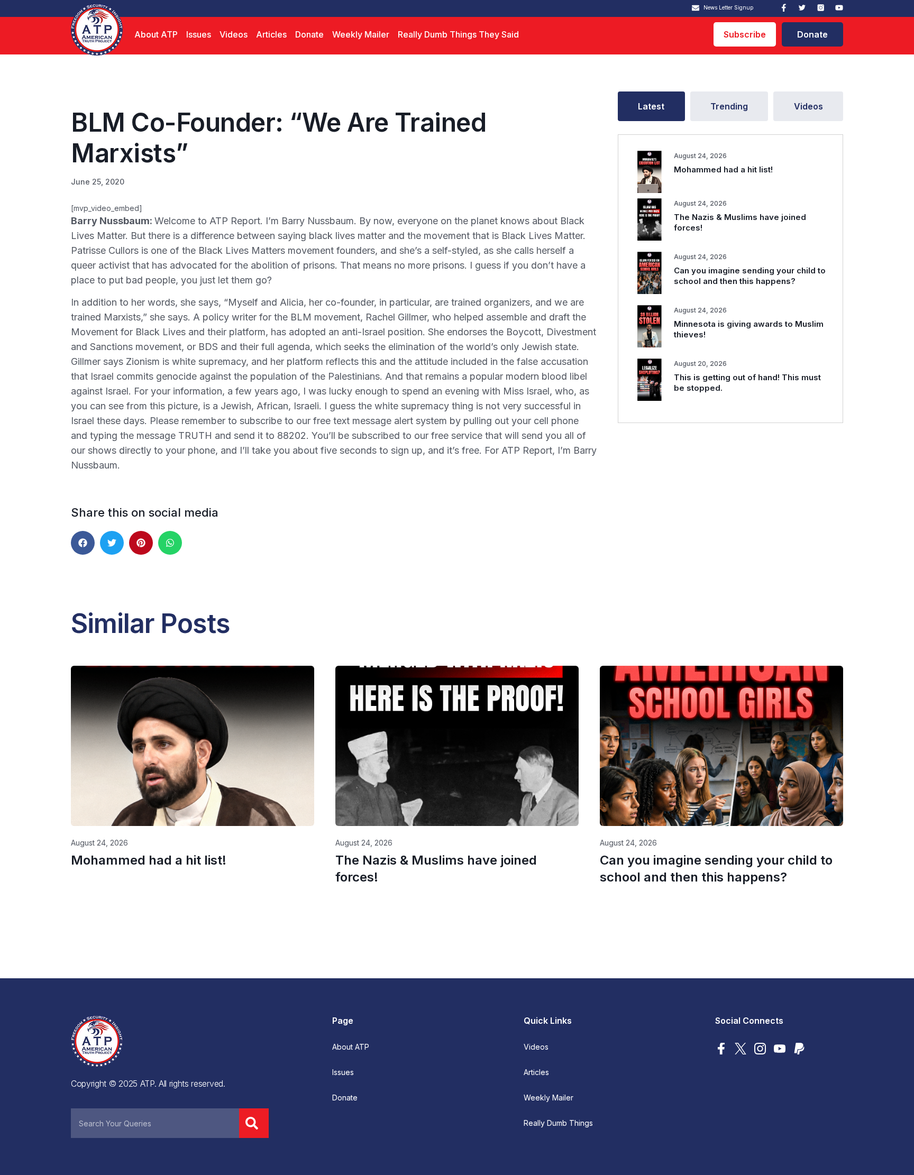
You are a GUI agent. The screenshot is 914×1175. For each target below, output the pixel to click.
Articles (271, 34)
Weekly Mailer (360, 34)
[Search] (254, 1123)
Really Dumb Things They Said (458, 34)
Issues (198, 34)
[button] (83, 543)
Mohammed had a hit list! (723, 169)
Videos (234, 34)
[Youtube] (839, 8)
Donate (309, 34)
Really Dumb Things (558, 1123)
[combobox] (155, 1123)
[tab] (651, 106)
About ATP (156, 34)
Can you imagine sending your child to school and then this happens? (750, 275)
